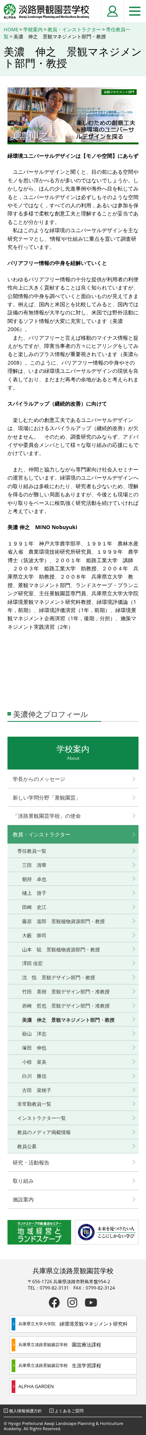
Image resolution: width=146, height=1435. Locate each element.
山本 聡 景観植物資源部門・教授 (61, 949)
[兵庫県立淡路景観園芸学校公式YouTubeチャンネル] (91, 1302)
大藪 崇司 (34, 935)
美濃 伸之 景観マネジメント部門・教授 (68, 1019)
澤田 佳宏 (32, 963)
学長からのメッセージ (39, 778)
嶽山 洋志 (34, 1033)
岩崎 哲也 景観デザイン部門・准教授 (66, 1005)
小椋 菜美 (34, 1061)
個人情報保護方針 (25, 1410)
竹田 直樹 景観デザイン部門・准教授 (66, 991)
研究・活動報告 (31, 1162)
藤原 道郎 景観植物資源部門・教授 (63, 921)
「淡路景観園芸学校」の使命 (47, 815)
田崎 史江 (34, 907)
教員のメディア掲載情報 (44, 1132)
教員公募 (27, 1146)
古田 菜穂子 (36, 1090)
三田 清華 (34, 865)
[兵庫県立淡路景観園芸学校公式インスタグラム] (72, 1302)
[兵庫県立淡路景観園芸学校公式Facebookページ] (54, 1302)
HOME (11, 29)
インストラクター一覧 (41, 1118)
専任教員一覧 (31, 851)
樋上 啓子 (34, 893)
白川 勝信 (34, 1076)
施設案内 (23, 1199)
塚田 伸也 (34, 1047)
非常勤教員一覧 (34, 1104)
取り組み (23, 1180)
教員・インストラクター (74, 29)
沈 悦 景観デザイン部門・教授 (61, 977)
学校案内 (33, 29)
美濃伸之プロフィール (50, 714)
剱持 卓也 (34, 879)
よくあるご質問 (69, 1410)
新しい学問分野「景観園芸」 (47, 797)
